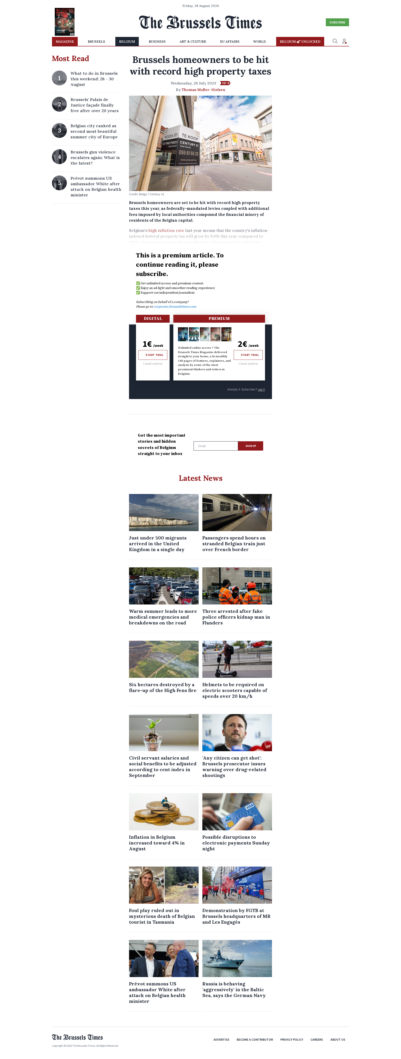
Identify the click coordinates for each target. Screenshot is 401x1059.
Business (157, 41)
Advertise (221, 1039)
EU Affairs (229, 41)
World (259, 41)
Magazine (65, 41)
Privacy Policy (291, 1039)
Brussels (96, 41)
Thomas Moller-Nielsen (203, 89)
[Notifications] (344, 41)
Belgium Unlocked (300, 41)
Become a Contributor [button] (255, 1039)
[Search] (335, 41)
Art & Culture (193, 41)
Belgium (127, 41)
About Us (337, 1039)
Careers (316, 1039)
